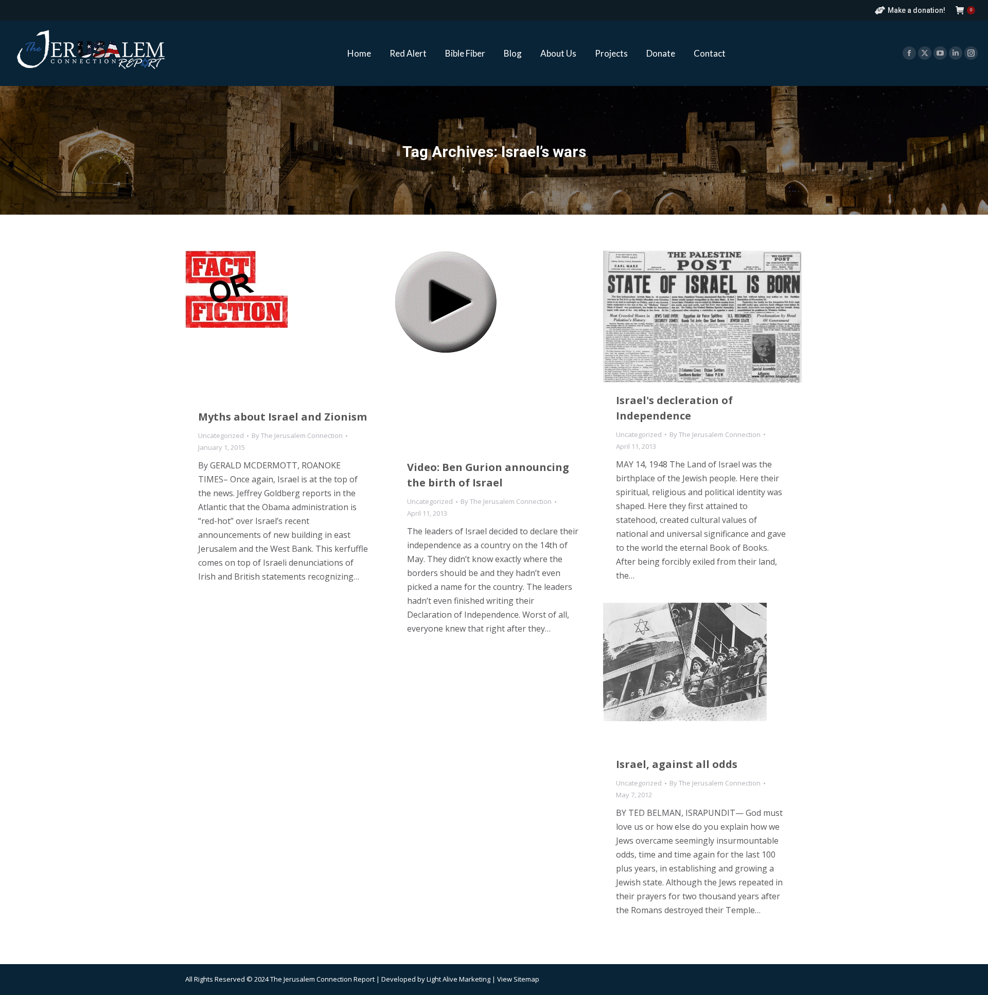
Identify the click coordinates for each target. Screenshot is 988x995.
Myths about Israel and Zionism (282, 417)
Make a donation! (916, 10)
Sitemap (526, 979)
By (297, 435)
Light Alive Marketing (458, 979)
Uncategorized (221, 435)
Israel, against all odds (676, 764)
